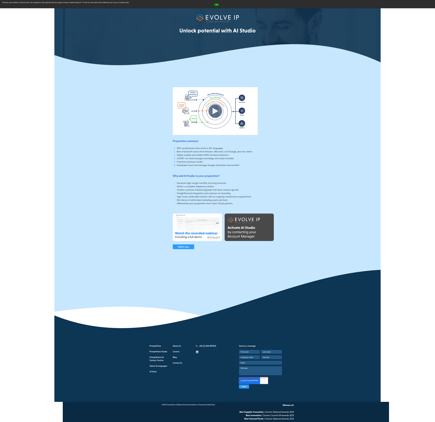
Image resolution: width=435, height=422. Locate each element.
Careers (176, 351)
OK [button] (216, 5)
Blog (175, 357)
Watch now (183, 247)
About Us (177, 346)
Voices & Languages (158, 366)
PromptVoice (155, 346)
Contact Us (177, 363)
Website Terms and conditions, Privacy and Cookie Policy (195, 404)
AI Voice (153, 371)
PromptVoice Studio (158, 351)
